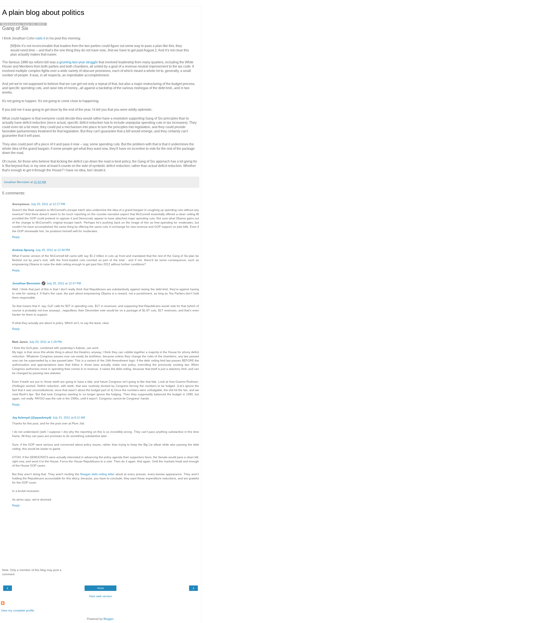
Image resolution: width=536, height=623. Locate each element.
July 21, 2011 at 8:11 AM (69, 417)
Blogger (108, 618)
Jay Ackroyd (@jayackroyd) (31, 417)
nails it (40, 38)
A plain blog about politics (43, 12)
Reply (16, 237)
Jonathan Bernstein (26, 283)
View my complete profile (17, 610)
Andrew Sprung (23, 250)
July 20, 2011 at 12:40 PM (53, 250)
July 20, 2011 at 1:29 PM (45, 341)
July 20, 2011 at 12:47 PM (64, 283)
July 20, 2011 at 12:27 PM (48, 204)
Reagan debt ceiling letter (97, 474)
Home (100, 588)
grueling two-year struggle (78, 62)
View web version (100, 596)
